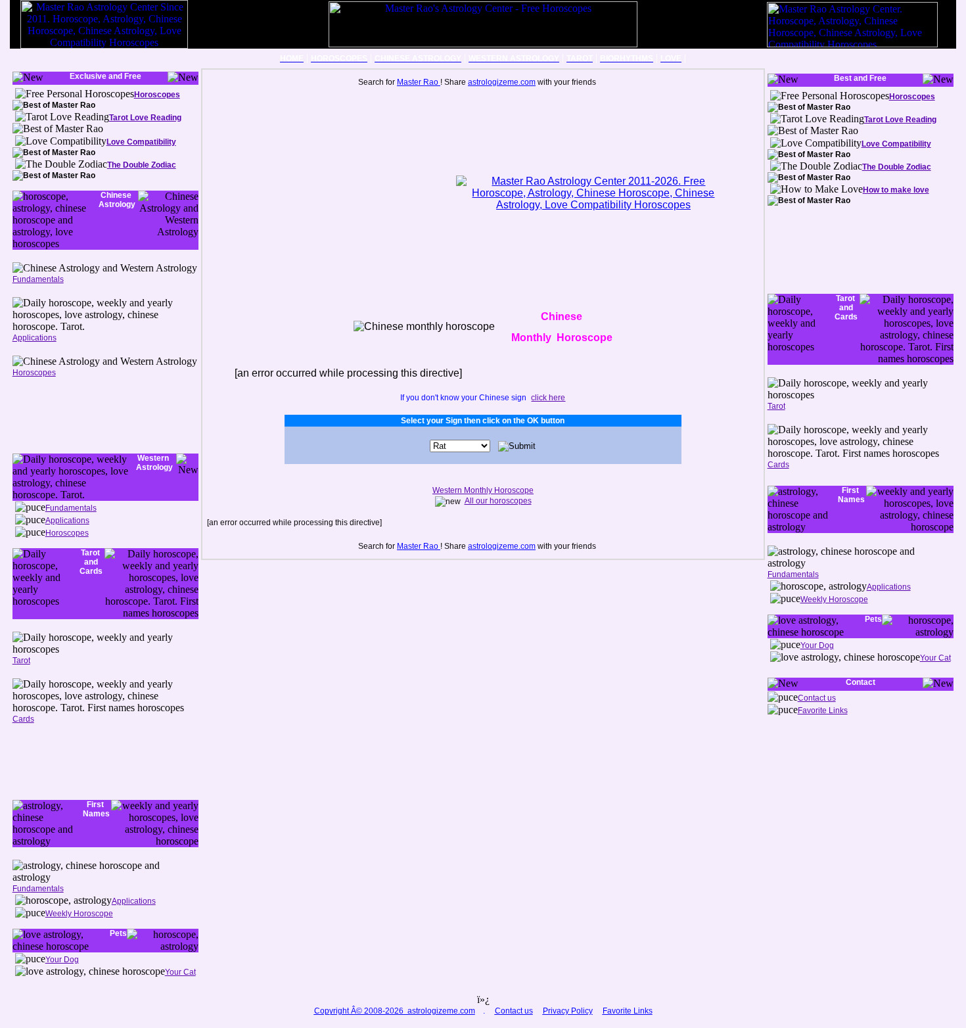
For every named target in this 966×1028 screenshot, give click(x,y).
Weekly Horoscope (79, 913)
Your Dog (62, 959)
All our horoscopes (498, 500)
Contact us (817, 698)
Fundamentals (38, 279)
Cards (23, 719)
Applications (34, 337)
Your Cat (180, 972)
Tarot (21, 660)
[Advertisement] (71, 414)
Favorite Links (823, 710)
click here (548, 397)
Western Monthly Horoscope (483, 490)
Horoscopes (34, 372)
